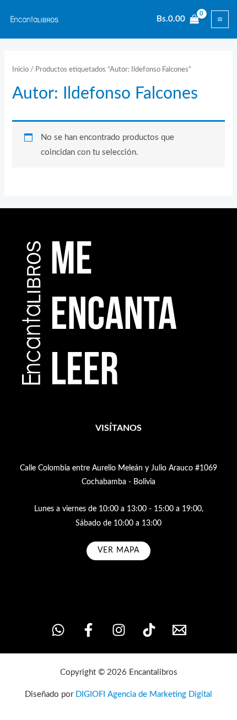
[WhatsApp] (58, 630)
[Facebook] (88, 630)
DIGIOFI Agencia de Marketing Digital (144, 694)
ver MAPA (118, 550)
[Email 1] (179, 630)
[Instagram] (119, 630)
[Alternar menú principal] (220, 19)
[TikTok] (149, 630)
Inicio (20, 69)
